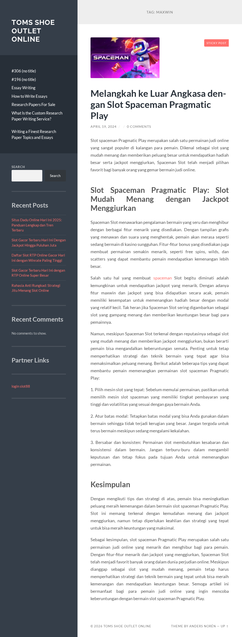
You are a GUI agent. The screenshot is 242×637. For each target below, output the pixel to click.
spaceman (162, 277)
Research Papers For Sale (33, 104)
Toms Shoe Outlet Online (33, 30)
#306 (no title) (24, 70)
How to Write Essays (29, 96)
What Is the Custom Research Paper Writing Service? (37, 116)
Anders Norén (202, 626)
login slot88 (21, 386)
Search (18, 167)
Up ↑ (225, 626)
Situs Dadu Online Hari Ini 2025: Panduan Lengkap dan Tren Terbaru (37, 225)
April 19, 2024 (104, 126)
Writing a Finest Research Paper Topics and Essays (34, 134)
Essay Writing (23, 87)
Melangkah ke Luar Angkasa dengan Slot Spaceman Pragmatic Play (158, 104)
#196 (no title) (24, 79)
